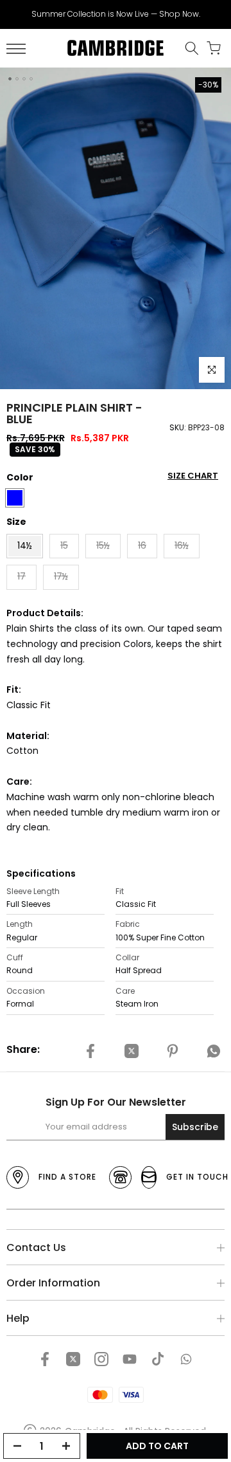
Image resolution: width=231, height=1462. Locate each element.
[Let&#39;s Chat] (186, 1359)
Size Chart (192, 476)
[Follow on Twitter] (73, 1359)
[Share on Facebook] (90, 1052)
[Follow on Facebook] (44, 1359)
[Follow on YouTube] (129, 1359)
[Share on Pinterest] (173, 1052)
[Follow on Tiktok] (157, 1359)
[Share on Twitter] (131, 1052)
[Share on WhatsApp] (214, 1052)
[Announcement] (115, 14)
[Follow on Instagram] (101, 1359)
